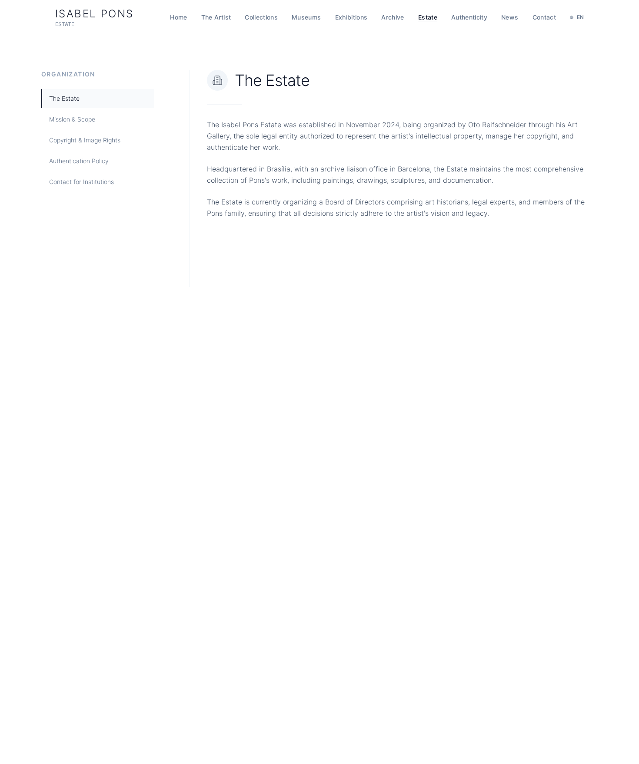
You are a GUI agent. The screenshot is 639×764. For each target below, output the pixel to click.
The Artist (216, 17)
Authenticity (469, 17)
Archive (392, 17)
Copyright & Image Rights (84, 140)
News (509, 17)
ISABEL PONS (94, 17)
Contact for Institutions (81, 181)
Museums (306, 17)
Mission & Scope (72, 119)
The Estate (64, 98)
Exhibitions (351, 17)
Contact (544, 17)
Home (178, 17)
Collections (261, 17)
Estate (427, 17)
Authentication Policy (79, 161)
